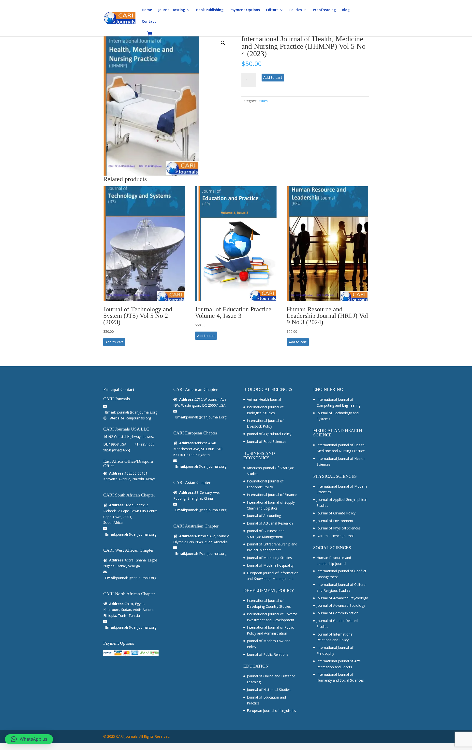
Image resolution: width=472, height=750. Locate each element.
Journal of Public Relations (267, 654)
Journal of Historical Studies (269, 689)
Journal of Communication (337, 613)
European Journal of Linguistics (271, 710)
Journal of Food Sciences (266, 441)
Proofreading (324, 10)
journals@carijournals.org (137, 412)
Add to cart (272, 77)
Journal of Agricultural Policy (269, 433)
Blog (346, 10)
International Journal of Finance (272, 494)
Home (147, 10)
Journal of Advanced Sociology (341, 605)
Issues (263, 100)
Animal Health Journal (264, 399)
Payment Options (245, 10)
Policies (295, 10)
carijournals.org (138, 418)
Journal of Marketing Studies (269, 557)
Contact (149, 22)
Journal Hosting (171, 10)
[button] (223, 42)
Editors (272, 10)
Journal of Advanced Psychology (342, 598)
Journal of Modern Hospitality (270, 565)
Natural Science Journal (335, 535)
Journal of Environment (335, 520)
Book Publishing (209, 10)
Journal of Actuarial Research (270, 523)
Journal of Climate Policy (336, 513)
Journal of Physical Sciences (339, 528)
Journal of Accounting (264, 515)
